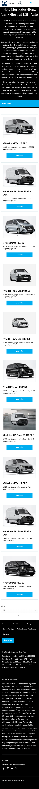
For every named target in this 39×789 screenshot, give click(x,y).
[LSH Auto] (9, 3)
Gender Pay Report (9, 629)
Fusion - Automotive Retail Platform (14, 780)
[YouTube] (11, 768)
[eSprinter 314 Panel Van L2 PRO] (19, 175)
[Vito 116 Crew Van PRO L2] (19, 323)
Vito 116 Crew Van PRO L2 (16, 338)
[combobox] (19, 610)
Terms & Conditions (13, 624)
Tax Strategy (32, 629)
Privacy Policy (26, 624)
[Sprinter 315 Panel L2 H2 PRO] (19, 419)
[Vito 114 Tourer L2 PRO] (19, 371)
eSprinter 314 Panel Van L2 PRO (17, 193)
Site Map (6, 634)
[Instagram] (7, 768)
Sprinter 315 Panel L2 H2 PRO (18, 435)
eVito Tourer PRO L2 (13, 242)
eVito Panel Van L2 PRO (15, 143)
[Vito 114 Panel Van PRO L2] (19, 275)
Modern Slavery (22, 629)
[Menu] (35, 3)
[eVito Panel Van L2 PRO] (19, 127)
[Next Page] (23, 615)
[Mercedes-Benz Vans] (20, 3)
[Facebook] (3, 768)
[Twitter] (16, 768)
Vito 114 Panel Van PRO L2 (16, 290)
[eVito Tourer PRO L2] (19, 227)
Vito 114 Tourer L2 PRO (15, 387)
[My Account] (30, 3)
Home (4, 624)
